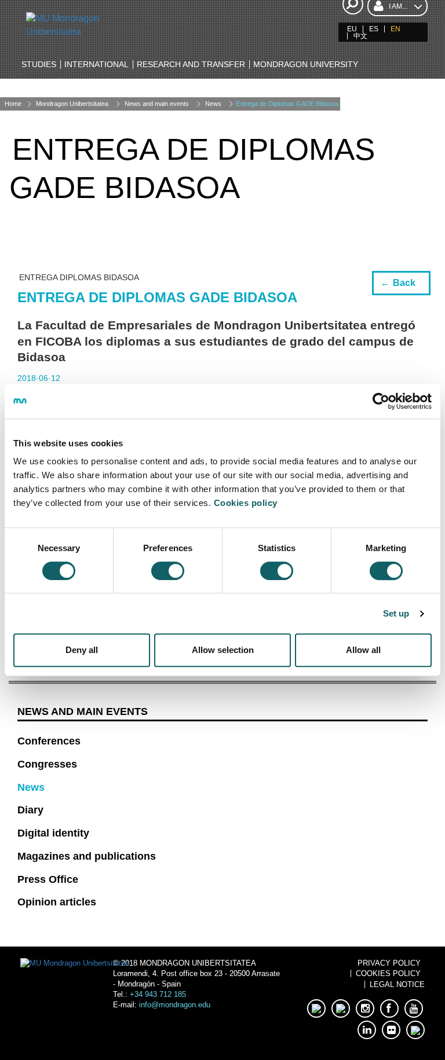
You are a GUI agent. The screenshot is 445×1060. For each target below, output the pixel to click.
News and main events (157, 103)
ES (373, 28)
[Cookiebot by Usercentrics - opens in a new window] (381, 401)
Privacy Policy (389, 963)
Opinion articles (56, 902)
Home (13, 103)
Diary (30, 810)
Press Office (47, 879)
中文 (360, 35)
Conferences (49, 741)
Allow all (363, 650)
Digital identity (53, 833)
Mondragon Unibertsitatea (72, 103)
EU (352, 28)
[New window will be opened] (316, 1008)
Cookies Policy (388, 973)
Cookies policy (246, 503)
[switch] (167, 571)
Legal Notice (397, 984)
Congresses (47, 764)
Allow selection (223, 650)
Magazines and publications (86, 856)
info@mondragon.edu (174, 1004)
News (213, 103)
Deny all (81, 650)
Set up (396, 613)
